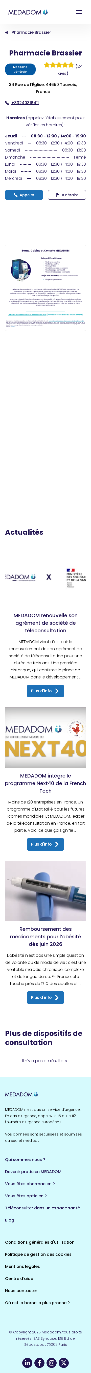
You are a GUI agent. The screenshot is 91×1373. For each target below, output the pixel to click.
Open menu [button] (79, 12)
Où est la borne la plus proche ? (37, 1303)
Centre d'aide (19, 1278)
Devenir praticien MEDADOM (33, 1172)
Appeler (27, 194)
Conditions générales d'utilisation (40, 1242)
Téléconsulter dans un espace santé (42, 1208)
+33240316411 (25, 103)
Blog (9, 1220)
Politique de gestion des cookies (38, 1254)
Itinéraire (70, 194)
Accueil (6, 32)
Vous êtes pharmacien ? (30, 1184)
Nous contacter (21, 1291)
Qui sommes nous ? (25, 1159)
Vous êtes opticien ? (26, 1196)
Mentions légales (22, 1266)
